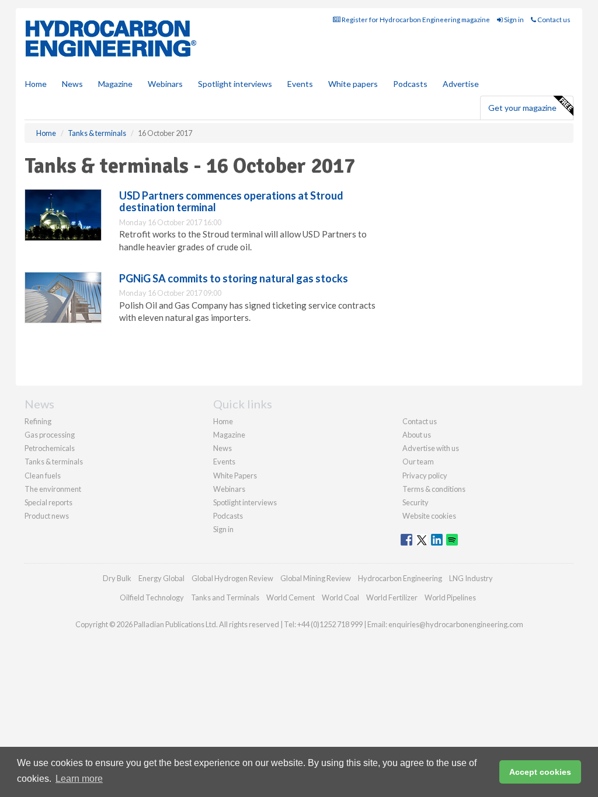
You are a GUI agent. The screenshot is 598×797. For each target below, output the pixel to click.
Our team (418, 461)
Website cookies (429, 515)
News (222, 448)
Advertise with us (430, 448)
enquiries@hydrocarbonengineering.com (455, 624)
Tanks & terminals (54, 461)
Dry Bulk (117, 578)
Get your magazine (522, 108)
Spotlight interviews (235, 84)
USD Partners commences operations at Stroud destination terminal (231, 201)
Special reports (48, 502)
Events (300, 84)
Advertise (461, 84)
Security (415, 502)
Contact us (553, 19)
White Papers (235, 475)
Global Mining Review (315, 578)
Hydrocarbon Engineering (400, 578)
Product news (47, 515)
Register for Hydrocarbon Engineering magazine (415, 19)
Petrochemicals (50, 448)
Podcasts (410, 84)
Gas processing (50, 434)
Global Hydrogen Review (232, 578)
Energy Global (161, 578)
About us (416, 434)
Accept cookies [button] (540, 772)
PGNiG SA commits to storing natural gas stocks (233, 278)
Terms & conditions (433, 489)
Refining (38, 421)
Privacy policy (424, 475)
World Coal (340, 597)
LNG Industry (471, 578)
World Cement (290, 597)
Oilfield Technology (152, 597)
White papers (353, 84)
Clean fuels (43, 475)
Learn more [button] (79, 779)
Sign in (513, 19)
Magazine (115, 84)
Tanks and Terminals (225, 597)
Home (36, 84)
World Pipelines (450, 597)
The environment (53, 489)
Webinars (165, 84)
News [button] (72, 84)
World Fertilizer (392, 597)
